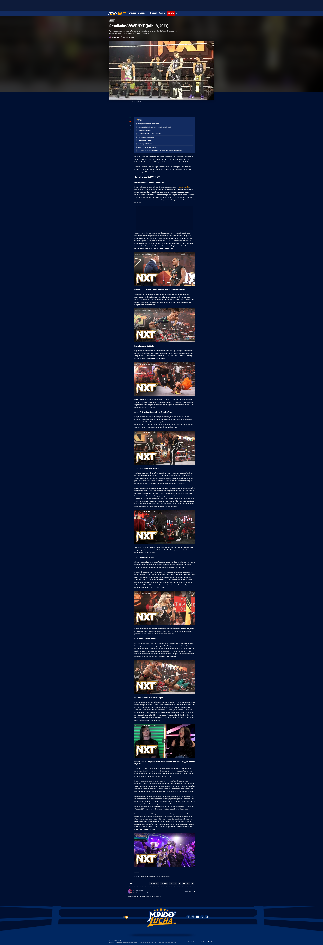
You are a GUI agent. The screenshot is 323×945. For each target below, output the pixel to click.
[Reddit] (130, 122)
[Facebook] (130, 109)
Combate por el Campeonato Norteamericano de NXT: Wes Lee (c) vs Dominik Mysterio (160, 150)
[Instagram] (202, 917)
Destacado (151, 876)
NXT (111, 20)
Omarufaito (115, 37)
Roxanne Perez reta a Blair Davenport (147, 147)
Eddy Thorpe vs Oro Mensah (145, 143)
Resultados (167, 876)
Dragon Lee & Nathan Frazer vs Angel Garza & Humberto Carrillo (154, 127)
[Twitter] (130, 113)
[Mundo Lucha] (117, 13)
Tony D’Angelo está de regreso (146, 137)
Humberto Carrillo (159, 876)
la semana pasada (182, 187)
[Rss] (194, 891)
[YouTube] (197, 917)
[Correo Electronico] (184, 883)
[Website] (190, 891)
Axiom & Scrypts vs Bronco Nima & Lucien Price (150, 133)
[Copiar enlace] (130, 130)
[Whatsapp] (130, 118)
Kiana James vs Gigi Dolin (144, 130)
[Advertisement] (161, 5)
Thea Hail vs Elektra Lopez (145, 140)
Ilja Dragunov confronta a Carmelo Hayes (148, 123)
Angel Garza (144, 876)
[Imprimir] (192, 883)
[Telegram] (130, 126)
